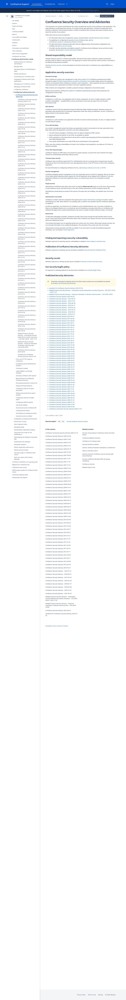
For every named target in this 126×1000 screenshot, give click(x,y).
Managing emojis (19, 427)
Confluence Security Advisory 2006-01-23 (61, 400)
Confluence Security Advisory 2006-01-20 (61, 402)
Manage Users (18, 66)
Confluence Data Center (19, 467)
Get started (15, 20)
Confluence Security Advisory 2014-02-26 (61, 318)
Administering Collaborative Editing (24, 430)
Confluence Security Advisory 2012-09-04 (61, 325)
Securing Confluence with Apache (26, 375)
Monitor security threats (21, 450)
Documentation (36, 4)
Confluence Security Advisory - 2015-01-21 (62, 314)
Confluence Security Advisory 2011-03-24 (61, 332)
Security (100, 995)
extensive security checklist (58, 65)
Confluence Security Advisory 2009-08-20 (62, 356)
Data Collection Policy (20, 424)
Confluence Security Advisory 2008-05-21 (61, 378)
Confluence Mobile (17, 31)
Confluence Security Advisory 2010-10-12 (61, 338)
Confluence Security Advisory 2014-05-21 (61, 316)
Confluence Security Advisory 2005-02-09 (62, 406)
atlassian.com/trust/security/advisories (64, 283)
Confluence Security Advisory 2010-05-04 (62, 349)
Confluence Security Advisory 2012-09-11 (61, 323)
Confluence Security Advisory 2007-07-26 (61, 395)
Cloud (97, 16)
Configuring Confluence (21, 89)
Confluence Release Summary (91, 438)
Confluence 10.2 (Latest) (22, 15)
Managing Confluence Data (22, 86)
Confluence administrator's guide (22, 59)
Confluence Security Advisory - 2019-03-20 (62, 307)
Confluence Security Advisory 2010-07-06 (61, 345)
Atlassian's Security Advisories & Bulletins (70, 50)
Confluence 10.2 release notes (91, 441)
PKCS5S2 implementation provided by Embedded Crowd (74, 81)
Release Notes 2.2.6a (88, 467)
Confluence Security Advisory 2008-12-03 (61, 369)
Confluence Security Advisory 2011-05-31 (61, 329)
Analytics (15, 42)
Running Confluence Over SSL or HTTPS (94, 168)
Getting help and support (19, 477)
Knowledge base (50, 4)
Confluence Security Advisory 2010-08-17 (61, 343)
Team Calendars (17, 51)
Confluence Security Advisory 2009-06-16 (62, 358)
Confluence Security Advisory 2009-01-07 (61, 367)
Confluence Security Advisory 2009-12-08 (61, 351)
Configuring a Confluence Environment (25, 419)
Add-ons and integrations (19, 53)
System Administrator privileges (92, 199)
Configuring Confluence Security (24, 92)
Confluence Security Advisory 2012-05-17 (61, 327)
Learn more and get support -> (90, 10)
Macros (14, 34)
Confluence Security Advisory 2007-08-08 (62, 393)
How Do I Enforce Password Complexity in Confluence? (98, 447)
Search (107, 4)
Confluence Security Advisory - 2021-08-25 (62, 299)
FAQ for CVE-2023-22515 (90, 451)
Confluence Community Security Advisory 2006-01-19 (65, 409)
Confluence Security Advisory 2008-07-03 (62, 376)
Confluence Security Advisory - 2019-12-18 (62, 301)
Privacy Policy (81, 995)
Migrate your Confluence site (20, 464)
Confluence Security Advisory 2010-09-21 (61, 340)
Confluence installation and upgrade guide (25, 462)
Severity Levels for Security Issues (92, 261)
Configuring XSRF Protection (24, 402)
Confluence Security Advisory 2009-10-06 (62, 354)
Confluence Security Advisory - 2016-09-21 (62, 312)
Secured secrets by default (24, 416)
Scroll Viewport (64, 626)
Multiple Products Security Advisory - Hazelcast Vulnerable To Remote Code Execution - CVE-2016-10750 (81, 294)
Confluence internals (88, 464)
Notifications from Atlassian (22, 441)
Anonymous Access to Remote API (26, 408)
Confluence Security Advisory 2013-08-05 (62, 321)
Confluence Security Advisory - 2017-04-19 (62, 310)
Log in (112, 4)
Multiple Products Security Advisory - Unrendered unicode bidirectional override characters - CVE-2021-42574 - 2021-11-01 (61, 598)
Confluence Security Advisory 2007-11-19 (61, 391)
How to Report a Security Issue (96, 241)
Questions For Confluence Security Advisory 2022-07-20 (66, 288)
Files (13, 29)
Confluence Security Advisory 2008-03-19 (62, 380)
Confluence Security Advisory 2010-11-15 (61, 336)
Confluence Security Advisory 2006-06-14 (62, 398)
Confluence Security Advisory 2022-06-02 (61, 296)
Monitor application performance (24, 447)
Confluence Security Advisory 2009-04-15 (62, 362)
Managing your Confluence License (24, 84)
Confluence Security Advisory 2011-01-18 (61, 334)
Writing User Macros (20, 74)
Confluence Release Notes (20, 475)
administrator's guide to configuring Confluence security (66, 42)
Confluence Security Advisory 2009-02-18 (61, 365)
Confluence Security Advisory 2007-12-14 (61, 387)
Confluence (55, 626)
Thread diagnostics (68, 230)
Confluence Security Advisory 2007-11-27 (61, 389)
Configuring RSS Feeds (23, 410)
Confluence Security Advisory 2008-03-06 (62, 382)
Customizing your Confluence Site (24, 76)
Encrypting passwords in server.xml (26, 383)
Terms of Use (92, 995)
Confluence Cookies (22, 368)
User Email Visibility (21, 405)
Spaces (14, 23)
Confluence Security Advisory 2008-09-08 (62, 373)
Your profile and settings (19, 37)
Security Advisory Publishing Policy (95, 250)
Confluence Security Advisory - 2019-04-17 (62, 305)
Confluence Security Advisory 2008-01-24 (61, 384)
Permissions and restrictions (20, 48)
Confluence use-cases (19, 56)
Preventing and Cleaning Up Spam (26, 413)
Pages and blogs (17, 26)
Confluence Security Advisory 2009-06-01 (62, 360)
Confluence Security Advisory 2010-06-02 (61, 347)
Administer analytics (20, 444)
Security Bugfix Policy (94, 270)
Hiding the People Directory (24, 386)
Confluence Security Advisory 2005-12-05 (61, 404)
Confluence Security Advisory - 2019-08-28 (62, 303)
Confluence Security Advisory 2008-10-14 (61, 371)
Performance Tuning (20, 421)
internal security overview (101, 38)
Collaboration (16, 40)
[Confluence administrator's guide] (74, 16)
